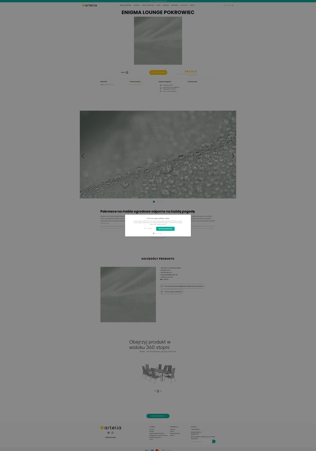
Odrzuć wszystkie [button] (148, 228)
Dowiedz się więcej (161, 224)
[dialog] (158, 225)
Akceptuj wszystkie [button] (165, 229)
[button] (158, 233)
